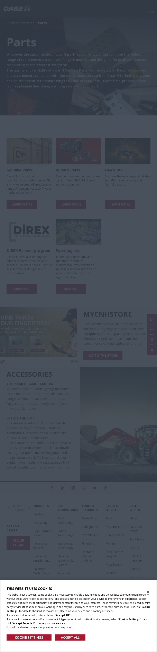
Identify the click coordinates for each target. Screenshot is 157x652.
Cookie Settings (29, 637)
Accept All (70, 637)
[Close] (148, 592)
